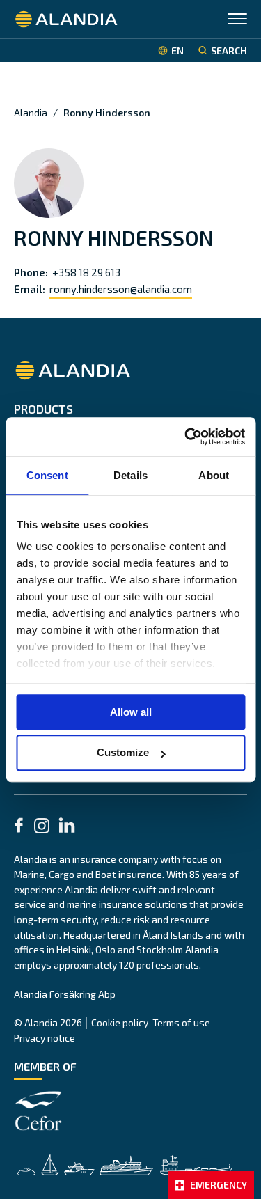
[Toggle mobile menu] (237, 21)
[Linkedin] (66, 827)
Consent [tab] (47, 475)
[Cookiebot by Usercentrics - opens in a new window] (186, 437)
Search (229, 50)
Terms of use (181, 1022)
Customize (123, 753)
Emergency (218, 1185)
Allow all (131, 712)
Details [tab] (130, 475)
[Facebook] (19, 827)
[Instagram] (41, 828)
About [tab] (213, 475)
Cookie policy (119, 1022)
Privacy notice (44, 1038)
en (177, 50)
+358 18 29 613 (86, 272)
